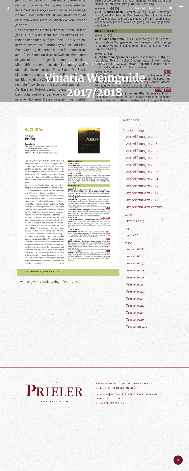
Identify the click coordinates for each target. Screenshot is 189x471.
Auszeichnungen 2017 (110, 63)
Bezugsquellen (105, 399)
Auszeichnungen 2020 (142, 158)
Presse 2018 (134, 256)
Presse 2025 (135, 312)
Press (126, 229)
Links (120, 399)
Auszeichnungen (76, 63)
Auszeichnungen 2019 (142, 151)
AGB (130, 394)
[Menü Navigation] (181, 8)
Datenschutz (118, 394)
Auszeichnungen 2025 (142, 193)
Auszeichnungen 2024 (142, 186)
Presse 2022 (135, 291)
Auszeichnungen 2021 (142, 165)
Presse (127, 243)
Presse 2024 (135, 305)
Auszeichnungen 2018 (142, 144)
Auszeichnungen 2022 (142, 172)
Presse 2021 (134, 284)
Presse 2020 (135, 270)
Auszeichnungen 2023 (142, 179)
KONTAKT (139, 7)
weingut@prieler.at (124, 388)
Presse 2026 (135, 319)
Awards (128, 215)
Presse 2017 (134, 249)
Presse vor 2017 (137, 326)
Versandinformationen (149, 394)
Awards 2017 (135, 221)
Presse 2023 (135, 298)
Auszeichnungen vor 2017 (144, 207)
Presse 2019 (134, 263)
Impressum (102, 394)
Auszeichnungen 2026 (142, 200)
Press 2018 (134, 235)
